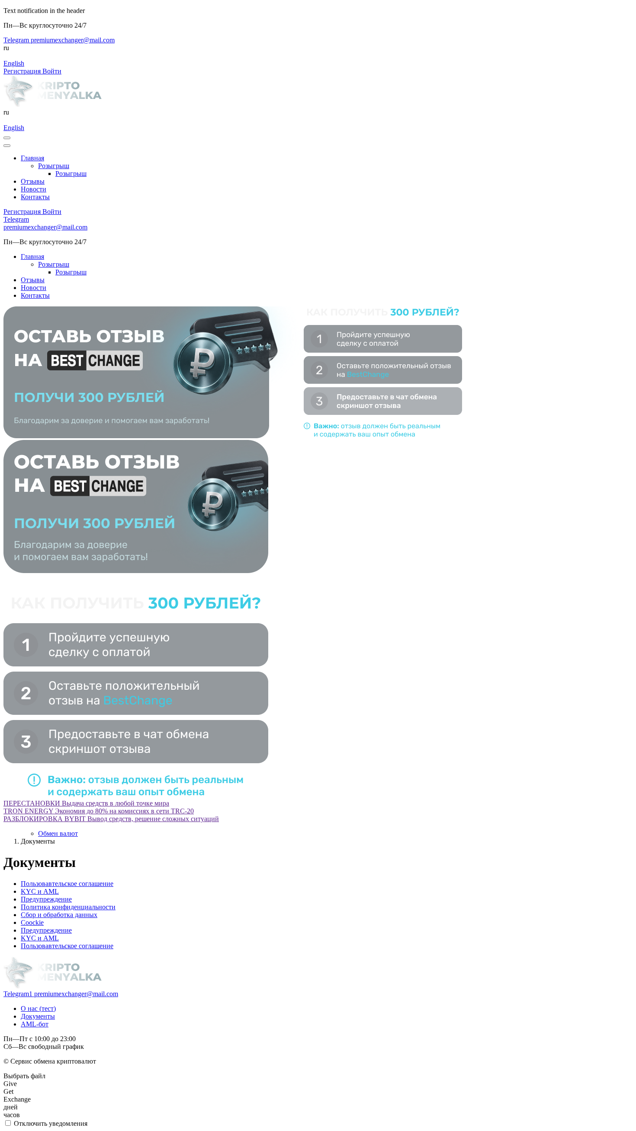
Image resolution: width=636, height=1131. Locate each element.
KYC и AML (40, 891)
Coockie (32, 922)
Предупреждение (46, 899)
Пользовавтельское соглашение (67, 883)
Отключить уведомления (49, 1123)
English (13, 63)
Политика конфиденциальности (68, 907)
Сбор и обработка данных (59, 914)
